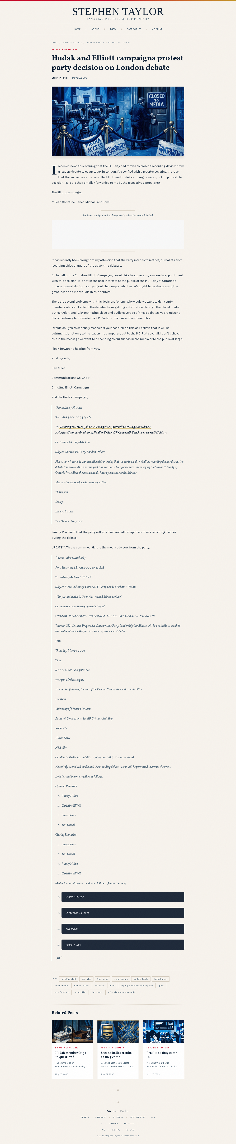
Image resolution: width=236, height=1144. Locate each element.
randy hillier (80, 992)
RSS (103, 1130)
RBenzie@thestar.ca (71, 427)
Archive (157, 29)
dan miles (86, 979)
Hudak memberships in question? (70, 1055)
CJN (153, 1117)
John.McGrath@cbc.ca (98, 427)
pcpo (161, 985)
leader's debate (141, 979)
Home (77, 29)
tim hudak (97, 992)
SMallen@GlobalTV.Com (108, 433)
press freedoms (61, 992)
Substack (118, 1117)
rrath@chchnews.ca (137, 433)
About (95, 29)
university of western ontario (121, 992)
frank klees (102, 979)
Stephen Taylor (60, 77)
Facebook (129, 1123)
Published (100, 1117)
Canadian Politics (72, 42)
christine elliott (69, 979)
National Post (137, 1117)
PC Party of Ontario (119, 42)
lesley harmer (160, 979)
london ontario (61, 985)
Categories (134, 29)
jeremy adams (121, 979)
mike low (99, 985)
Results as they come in (162, 1055)
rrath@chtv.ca (158, 433)
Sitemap (130, 1130)
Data (113, 29)
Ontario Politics (95, 42)
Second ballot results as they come (116, 1055)
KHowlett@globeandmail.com (73, 433)
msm (112, 985)
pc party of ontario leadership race (136, 985)
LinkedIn (113, 1123)
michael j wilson (81, 985)
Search (85, 1117)
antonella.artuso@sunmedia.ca (132, 427)
